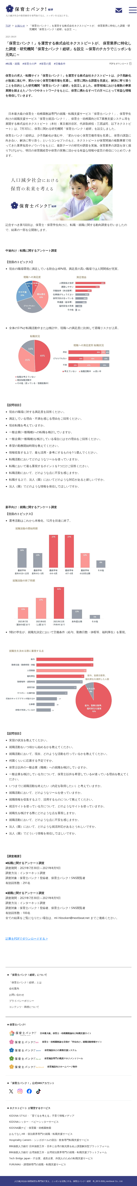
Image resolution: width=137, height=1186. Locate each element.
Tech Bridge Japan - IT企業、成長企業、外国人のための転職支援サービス (51, 1158)
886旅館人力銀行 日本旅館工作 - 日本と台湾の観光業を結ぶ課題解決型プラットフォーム (59, 1146)
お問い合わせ (16, 994)
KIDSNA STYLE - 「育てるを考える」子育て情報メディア (41, 1115)
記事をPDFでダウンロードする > (27, 939)
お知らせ (20, 25)
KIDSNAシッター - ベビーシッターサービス (34, 1121)
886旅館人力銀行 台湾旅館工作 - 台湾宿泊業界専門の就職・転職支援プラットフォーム (58, 1152)
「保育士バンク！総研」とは (25, 982)
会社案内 (14, 988)
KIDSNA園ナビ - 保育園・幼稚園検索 (30, 1127)
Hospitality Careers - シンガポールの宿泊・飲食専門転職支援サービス (49, 1140)
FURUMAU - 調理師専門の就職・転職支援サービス (37, 1164)
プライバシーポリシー (21, 1000)
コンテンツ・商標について (24, 1006)
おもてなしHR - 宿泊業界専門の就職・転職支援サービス (41, 1134)
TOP (8, 25)
